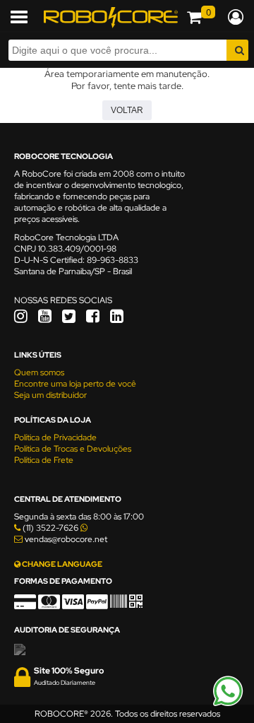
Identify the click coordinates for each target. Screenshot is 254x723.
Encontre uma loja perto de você (75, 383)
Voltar (127, 110)
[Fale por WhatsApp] (227, 704)
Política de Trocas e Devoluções (72, 448)
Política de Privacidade (55, 437)
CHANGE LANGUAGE (61, 564)
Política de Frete (43, 460)
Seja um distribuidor (50, 395)
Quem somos (39, 372)
